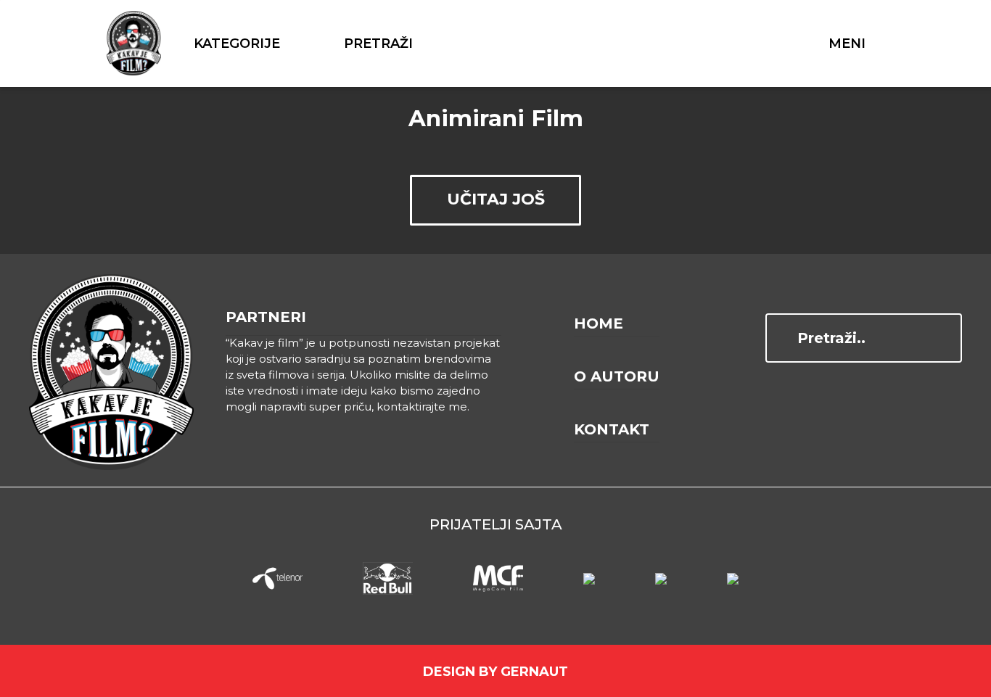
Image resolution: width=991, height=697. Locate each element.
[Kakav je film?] (134, 43)
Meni (846, 43)
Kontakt (611, 429)
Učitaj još (496, 199)
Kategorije (237, 43)
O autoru (616, 376)
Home (598, 323)
